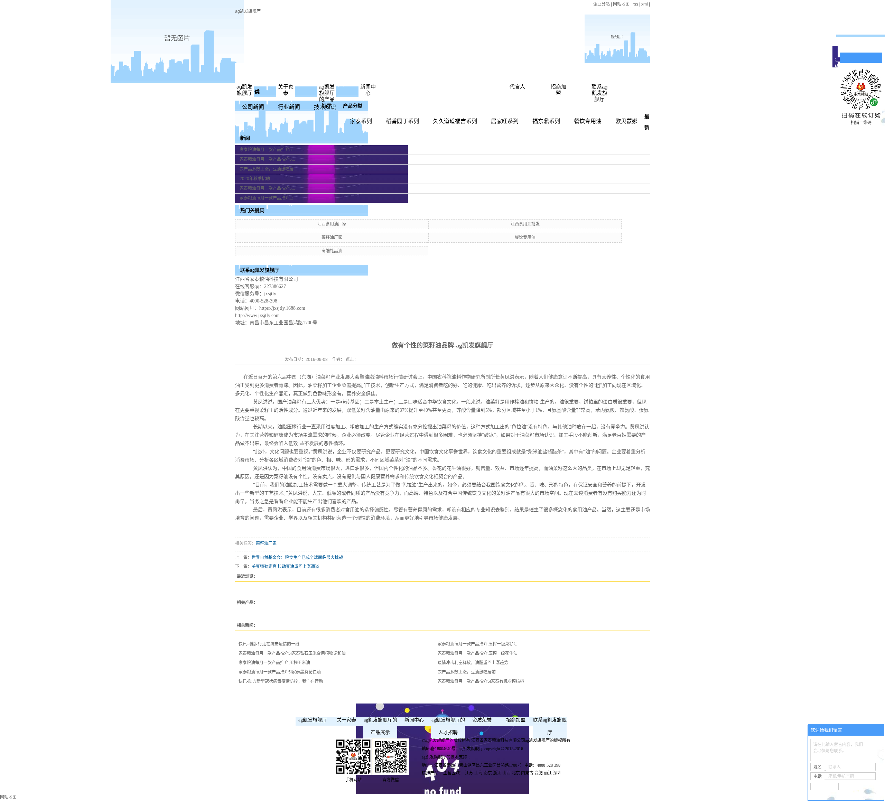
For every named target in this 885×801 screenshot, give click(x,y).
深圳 (557, 773)
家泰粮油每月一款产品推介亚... (268, 198)
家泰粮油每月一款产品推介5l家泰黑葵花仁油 (280, 672)
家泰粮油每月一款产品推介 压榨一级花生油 (478, 653)
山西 (506, 773)
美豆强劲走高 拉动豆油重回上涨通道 (285, 566)
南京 (488, 773)
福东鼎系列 (546, 121)
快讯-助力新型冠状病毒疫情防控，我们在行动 (281, 681)
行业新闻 (289, 107)
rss (635, 4)
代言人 (517, 87)
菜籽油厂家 (332, 237)
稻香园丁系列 (402, 121)
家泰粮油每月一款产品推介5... (267, 149)
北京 (516, 773)
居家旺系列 (505, 121)
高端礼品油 (332, 251)
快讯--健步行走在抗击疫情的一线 (269, 644)
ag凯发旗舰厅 (248, 11)
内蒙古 (527, 773)
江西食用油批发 (525, 224)
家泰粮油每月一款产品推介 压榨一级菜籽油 (478, 644)
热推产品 (430, 773)
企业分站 (601, 4)
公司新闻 (253, 107)
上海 (478, 773)
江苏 (469, 773)
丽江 (548, 773)
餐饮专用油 (588, 121)
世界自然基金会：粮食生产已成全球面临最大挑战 (297, 557)
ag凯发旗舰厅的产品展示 (327, 96)
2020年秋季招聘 (255, 178)
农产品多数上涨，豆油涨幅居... (268, 169)
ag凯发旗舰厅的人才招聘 (448, 726)
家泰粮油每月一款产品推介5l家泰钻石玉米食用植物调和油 (292, 653)
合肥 (538, 773)
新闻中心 (368, 90)
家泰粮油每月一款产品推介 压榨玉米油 (274, 662)
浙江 (497, 773)
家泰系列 (361, 121)
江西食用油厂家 (331, 224)
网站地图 (621, 4)
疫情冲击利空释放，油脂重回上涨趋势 (473, 662)
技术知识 (325, 107)
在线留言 (864, 45)
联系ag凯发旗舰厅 (599, 93)
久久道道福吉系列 (455, 121)
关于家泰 (286, 90)
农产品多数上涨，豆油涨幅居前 (467, 672)
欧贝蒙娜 (626, 121)
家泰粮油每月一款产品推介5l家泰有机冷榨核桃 (481, 681)
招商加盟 (558, 90)
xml (644, 4)
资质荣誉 (482, 720)
